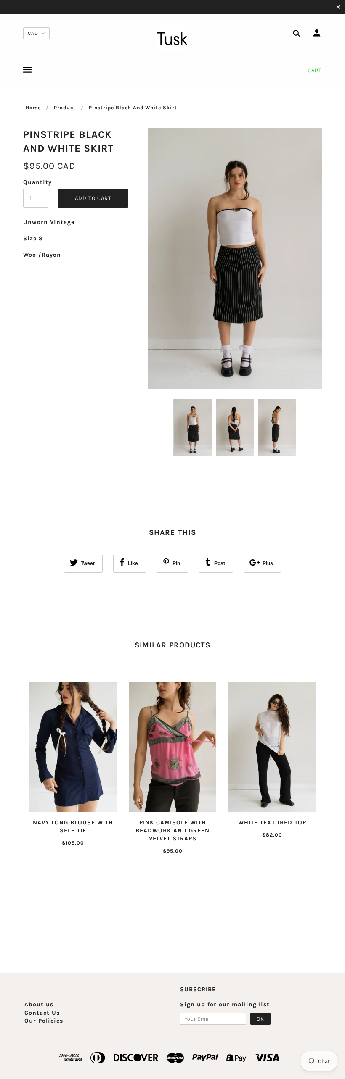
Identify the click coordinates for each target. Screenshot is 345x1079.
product (65, 108)
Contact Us (42, 1012)
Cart (315, 70)
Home (33, 108)
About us (38, 1004)
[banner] (172, 39)
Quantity (35, 182)
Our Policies (43, 1020)
